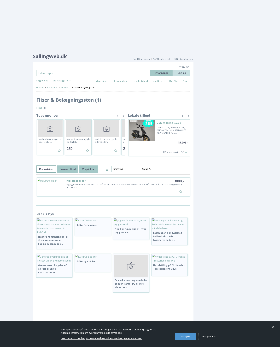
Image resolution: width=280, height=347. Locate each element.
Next (123, 116)
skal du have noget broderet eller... (50, 141)
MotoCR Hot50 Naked (169, 123)
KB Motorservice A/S (173, 152)
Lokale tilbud (140, 81)
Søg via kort (43, 80)
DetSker (174, 81)
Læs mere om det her (73, 338)
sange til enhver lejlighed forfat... (78, 141)
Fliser (39, 107)
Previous (117, 116)
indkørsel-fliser (76, 181)
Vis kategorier (61, 80)
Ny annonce (161, 72)
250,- (71, 148)
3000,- (179, 181)
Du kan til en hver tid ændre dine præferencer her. (114, 338)
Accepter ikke (209, 336)
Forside (40, 87)
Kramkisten (120, 81)
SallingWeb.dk (50, 56)
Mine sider (102, 81)
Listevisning (108, 169)
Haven (64, 87)
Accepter (185, 336)
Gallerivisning (102, 169)
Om (185, 81)
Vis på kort (89, 169)
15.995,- (183, 142)
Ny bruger (184, 66)
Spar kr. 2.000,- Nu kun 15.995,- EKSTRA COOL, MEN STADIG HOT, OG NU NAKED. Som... (172, 130)
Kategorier (52, 87)
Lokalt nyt (158, 81)
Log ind (181, 72)
